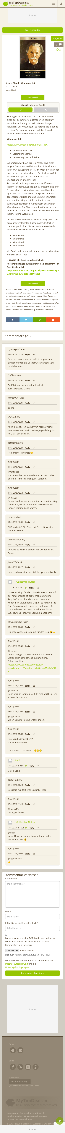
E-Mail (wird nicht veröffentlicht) (21, 923)
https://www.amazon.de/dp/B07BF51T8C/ (27, 144)
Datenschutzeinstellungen (20, 1119)
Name (8, 911)
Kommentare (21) (18, 336)
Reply (27, 354)
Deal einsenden (33, 29)
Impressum (12, 1113)
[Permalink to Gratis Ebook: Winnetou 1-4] (33, 57)
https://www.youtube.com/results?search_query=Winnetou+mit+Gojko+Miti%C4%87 (32, 668)
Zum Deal (33, 97)
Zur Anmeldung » (20, 1081)
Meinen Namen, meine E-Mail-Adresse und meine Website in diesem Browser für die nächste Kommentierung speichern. (30, 941)
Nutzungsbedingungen (17, 967)
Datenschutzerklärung (16, 963)
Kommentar (11, 878)
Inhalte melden (14, 1116)
